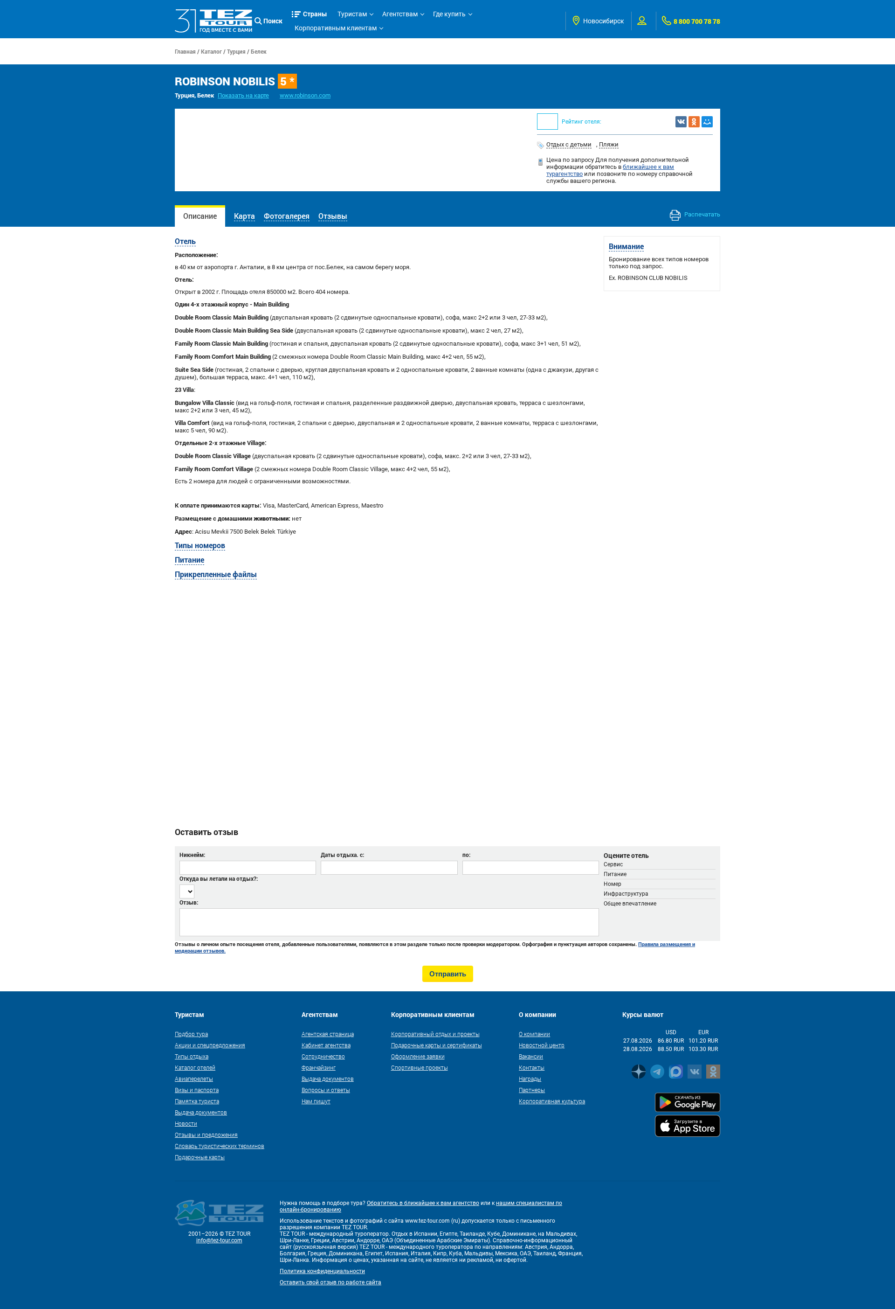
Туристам (352, 14)
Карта (244, 216)
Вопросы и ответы (326, 1089)
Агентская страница (328, 1033)
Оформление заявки (418, 1056)
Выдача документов (201, 1112)
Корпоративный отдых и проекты (435, 1033)
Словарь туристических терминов (219, 1145)
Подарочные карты (200, 1157)
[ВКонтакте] (681, 121)
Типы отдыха (191, 1056)
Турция (236, 51)
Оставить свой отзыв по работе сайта (330, 1282)
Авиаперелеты (194, 1078)
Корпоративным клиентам (336, 28)
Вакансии (531, 1056)
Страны (315, 13)
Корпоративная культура (552, 1101)
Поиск (272, 20)
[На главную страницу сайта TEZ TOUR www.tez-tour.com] (213, 21)
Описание (200, 216)
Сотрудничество (323, 1056)
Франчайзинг (319, 1067)
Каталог (211, 51)
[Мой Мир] (707, 121)
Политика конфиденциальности (322, 1271)
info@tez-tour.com (219, 1240)
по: (466, 854)
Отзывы (332, 216)
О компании (534, 1033)
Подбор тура (191, 1033)
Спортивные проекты (419, 1067)
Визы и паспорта (197, 1089)
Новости (186, 1123)
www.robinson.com (305, 95)
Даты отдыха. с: (342, 854)
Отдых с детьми (569, 144)
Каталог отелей (195, 1067)
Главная (185, 51)
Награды (530, 1078)
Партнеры (532, 1089)
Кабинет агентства (326, 1045)
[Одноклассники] (694, 121)
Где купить (449, 14)
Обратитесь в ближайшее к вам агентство (423, 1203)
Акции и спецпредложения (210, 1045)
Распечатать (701, 214)
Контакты (531, 1067)
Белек (259, 51)
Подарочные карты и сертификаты (436, 1045)
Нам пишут (316, 1101)
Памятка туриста (197, 1101)
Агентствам (400, 14)
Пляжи (609, 144)
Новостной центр (542, 1045)
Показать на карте (243, 95)
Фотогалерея (287, 216)
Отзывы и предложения (206, 1134)
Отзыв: (188, 902)
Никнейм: (192, 854)
